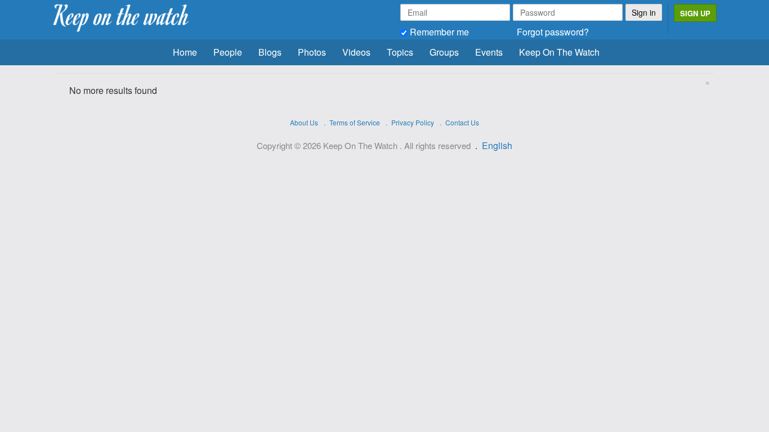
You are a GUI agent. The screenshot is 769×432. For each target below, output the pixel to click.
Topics (400, 52)
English (497, 145)
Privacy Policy (412, 122)
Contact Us (462, 122)
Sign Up (695, 13)
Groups (444, 52)
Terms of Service (354, 122)
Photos (312, 52)
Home (185, 52)
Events (489, 52)
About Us (304, 122)
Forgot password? (553, 31)
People (227, 52)
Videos (356, 52)
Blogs (269, 52)
